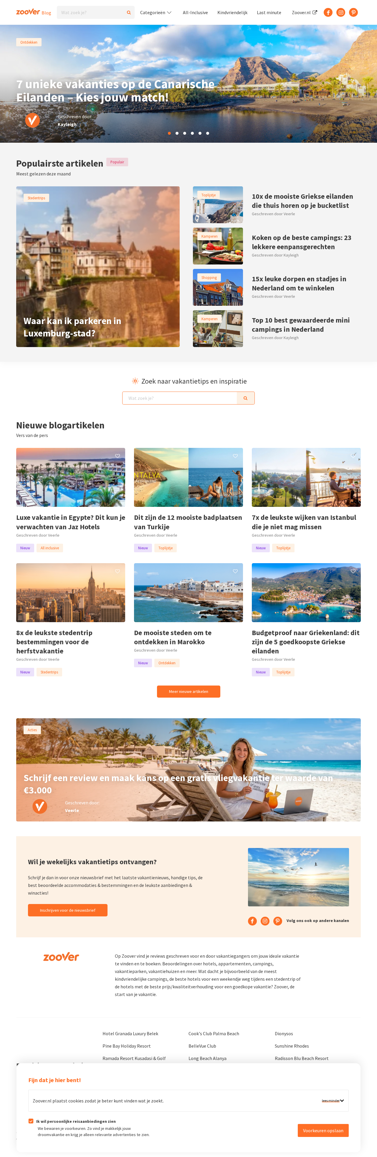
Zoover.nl (302, 12)
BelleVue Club (202, 1046)
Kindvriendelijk (232, 12)
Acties (32, 729)
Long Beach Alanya (207, 1058)
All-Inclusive (195, 12)
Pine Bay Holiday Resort (126, 1046)
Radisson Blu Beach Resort (302, 1058)
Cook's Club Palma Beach (213, 1033)
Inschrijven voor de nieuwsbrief (67, 910)
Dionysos (284, 1033)
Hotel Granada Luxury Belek (130, 1033)
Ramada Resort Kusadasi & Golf (134, 1058)
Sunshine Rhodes (292, 1046)
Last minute (269, 12)
